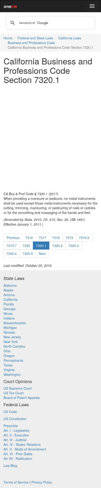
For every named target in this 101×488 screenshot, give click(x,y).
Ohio (7, 351)
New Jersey (12, 337)
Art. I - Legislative (16, 430)
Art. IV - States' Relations (22, 444)
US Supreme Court (18, 388)
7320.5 (28, 253)
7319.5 (84, 237)
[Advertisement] (50, 137)
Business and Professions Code (31, 42)
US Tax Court (13, 393)
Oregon (9, 355)
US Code (10, 411)
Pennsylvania (13, 360)
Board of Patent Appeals (22, 397)
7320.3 (73, 245)
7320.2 (57, 245)
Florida (9, 304)
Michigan (10, 327)
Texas (8, 365)
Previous (13, 237)
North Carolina (14, 346)
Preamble (11, 425)
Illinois (8, 313)
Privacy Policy (41, 482)
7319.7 (11, 245)
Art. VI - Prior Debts (18, 453)
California (11, 299)
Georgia (10, 308)
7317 (42, 237)
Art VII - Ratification (18, 458)
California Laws (69, 38)
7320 (26, 245)
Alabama (10, 285)
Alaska (8, 290)
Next (42, 253)
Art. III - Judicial (15, 439)
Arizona (9, 294)
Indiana (9, 318)
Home (8, 38)
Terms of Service (16, 482)
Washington (12, 374)
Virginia (9, 369)
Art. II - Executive (16, 435)
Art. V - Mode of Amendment (25, 449)
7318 (56, 237)
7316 (29, 237)
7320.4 (11, 253)
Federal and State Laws (35, 38)
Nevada (9, 332)
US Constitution (15, 418)
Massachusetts (15, 322)
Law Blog (10, 465)
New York (11, 341)
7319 (69, 237)
